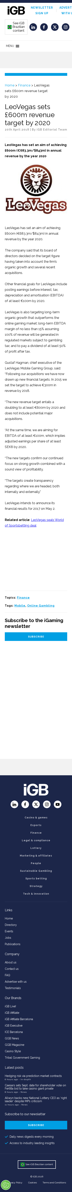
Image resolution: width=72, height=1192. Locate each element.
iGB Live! (10, 1006)
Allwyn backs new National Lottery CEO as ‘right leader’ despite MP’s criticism (36, 1099)
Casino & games (36, 817)
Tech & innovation (36, 893)
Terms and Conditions (54, 1182)
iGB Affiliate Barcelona (19, 1019)
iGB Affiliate (12, 1012)
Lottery (36, 848)
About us (10, 962)
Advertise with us (16, 981)
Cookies (32, 1182)
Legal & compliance (36, 840)
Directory (11, 924)
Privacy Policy (15, 1182)
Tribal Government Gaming (22, 1057)
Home (9, 85)
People (36, 863)
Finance (24, 85)
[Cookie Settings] (6, 1185)
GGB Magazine (14, 1044)
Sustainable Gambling (36, 871)
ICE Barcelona (14, 1032)
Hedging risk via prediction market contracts (33, 1075)
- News (23, 1092)
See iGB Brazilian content (16, 26)
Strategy (36, 886)
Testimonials (13, 988)
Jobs (8, 937)
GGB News (12, 1038)
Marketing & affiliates (36, 855)
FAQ (7, 975)
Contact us (12, 968)
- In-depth (25, 1079)
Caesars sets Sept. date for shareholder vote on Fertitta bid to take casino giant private (35, 1087)
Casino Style (13, 1051)
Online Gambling (41, 605)
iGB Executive (13, 1025)
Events (9, 931)
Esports (36, 825)
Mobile (19, 605)
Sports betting (36, 878)
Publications (12, 944)
